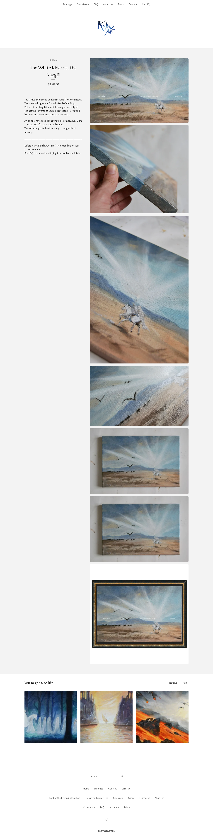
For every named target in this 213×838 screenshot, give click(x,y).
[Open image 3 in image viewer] (139, 289)
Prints (121, 4)
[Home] (106, 29)
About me (108, 4)
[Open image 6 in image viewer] (139, 529)
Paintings (67, 4)
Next (185, 682)
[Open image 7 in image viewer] (139, 614)
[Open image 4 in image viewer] (139, 396)
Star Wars (118, 797)
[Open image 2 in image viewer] (139, 169)
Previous (173, 682)
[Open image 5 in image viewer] (139, 461)
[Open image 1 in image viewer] (139, 90)
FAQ (96, 4)
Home (86, 788)
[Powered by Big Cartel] (106, 831)
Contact (133, 4)
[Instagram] (106, 820)
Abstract (159, 797)
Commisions (83, 4)
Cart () (146, 4)
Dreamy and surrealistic (96, 797)
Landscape (145, 797)
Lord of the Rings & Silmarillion (64, 797)
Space (131, 797)
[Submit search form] (122, 776)
